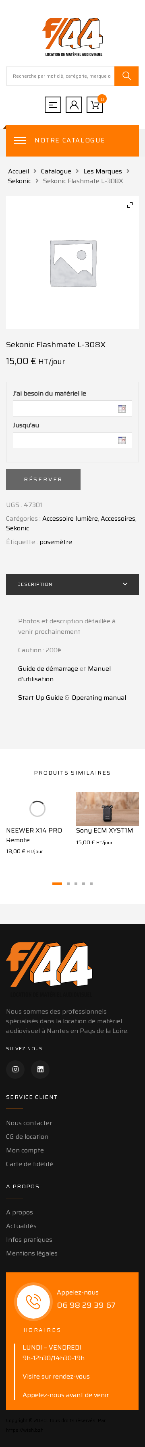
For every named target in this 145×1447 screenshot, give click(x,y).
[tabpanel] (37, 828)
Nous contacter (29, 1123)
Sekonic (19, 181)
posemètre (55, 542)
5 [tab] (91, 883)
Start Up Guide (40, 698)
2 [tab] (68, 883)
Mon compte (25, 1150)
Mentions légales (32, 1253)
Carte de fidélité (30, 1164)
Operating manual (98, 698)
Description (34, 584)
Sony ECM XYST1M (104, 830)
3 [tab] (76, 883)
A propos (19, 1212)
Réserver (43, 479)
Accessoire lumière (70, 518)
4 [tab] (83, 883)
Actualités (21, 1226)
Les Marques (102, 171)
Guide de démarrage (48, 669)
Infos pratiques (29, 1240)
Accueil (18, 171)
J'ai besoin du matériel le (49, 393)
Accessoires (118, 518)
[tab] (72, 584)
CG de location (27, 1137)
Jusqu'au (26, 425)
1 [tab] (57, 883)
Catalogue (56, 171)
